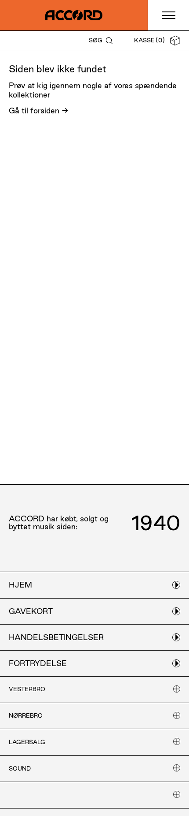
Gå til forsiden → (39, 110)
